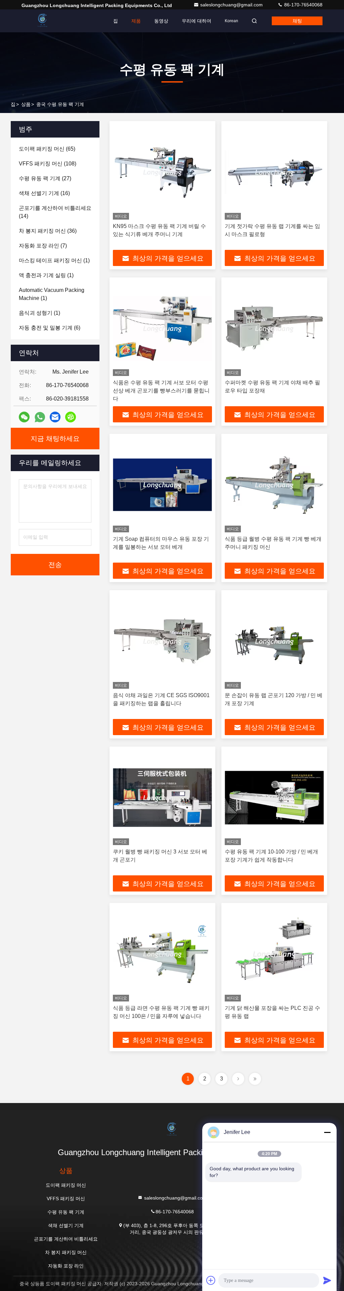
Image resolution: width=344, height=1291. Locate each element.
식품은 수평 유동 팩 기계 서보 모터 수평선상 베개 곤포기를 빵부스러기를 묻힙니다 (161, 391)
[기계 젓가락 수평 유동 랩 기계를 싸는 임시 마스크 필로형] (274, 172)
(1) (54, 260)
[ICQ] (70, 417)
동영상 (161, 21)
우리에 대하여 (196, 21)
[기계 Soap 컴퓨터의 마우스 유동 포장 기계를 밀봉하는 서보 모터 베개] (162, 484)
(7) (43, 246)
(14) (55, 212)
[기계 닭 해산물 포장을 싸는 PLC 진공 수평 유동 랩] (274, 953)
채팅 (297, 21)
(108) (47, 163)
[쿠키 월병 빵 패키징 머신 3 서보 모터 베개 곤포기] (162, 797)
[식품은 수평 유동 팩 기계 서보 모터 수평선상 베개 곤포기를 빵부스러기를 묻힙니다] (162, 328)
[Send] (327, 1280)
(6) (49, 328)
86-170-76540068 (302, 4)
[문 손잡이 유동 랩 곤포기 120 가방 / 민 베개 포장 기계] (274, 641)
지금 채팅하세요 (55, 438)
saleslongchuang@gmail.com (232, 4)
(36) (48, 231)
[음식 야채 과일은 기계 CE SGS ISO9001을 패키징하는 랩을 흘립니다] (162, 641)
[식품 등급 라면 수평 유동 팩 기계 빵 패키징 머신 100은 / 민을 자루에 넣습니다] (162, 953)
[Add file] (211, 1280)
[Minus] (327, 1132)
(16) (44, 193)
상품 (26, 104)
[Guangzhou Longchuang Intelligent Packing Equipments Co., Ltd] (43, 21)
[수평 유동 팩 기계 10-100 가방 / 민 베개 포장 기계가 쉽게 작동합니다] (274, 797)
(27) (45, 178)
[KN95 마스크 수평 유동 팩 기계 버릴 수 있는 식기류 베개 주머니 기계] (162, 172)
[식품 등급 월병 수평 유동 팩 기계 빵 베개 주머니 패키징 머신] (274, 484)
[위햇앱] (40, 417)
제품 (136, 21)
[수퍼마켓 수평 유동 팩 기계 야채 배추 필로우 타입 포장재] (274, 328)
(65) (47, 149)
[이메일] (55, 417)
